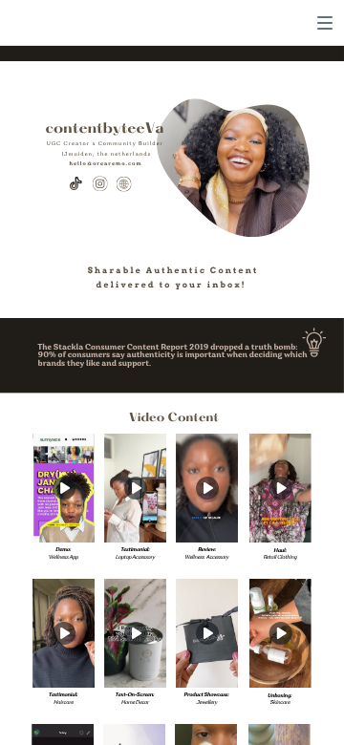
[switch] (324, 22)
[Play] (64, 488)
